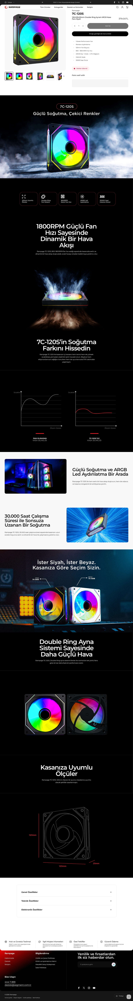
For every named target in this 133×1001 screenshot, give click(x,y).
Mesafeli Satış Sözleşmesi (45, 964)
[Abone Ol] (114, 964)
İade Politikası (41, 968)
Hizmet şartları (8, 997)
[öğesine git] (9, 76)
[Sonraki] (90, 2)
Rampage (76, 10)
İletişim (7, 964)
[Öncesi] (42, 2)
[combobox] (10, 2)
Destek (7, 961)
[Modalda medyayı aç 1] (35, 39)
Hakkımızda (9, 958)
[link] (10, 982)
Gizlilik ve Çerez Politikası (45, 958)
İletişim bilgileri (18, 997)
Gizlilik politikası (27, 997)
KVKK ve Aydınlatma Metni (46, 961)
